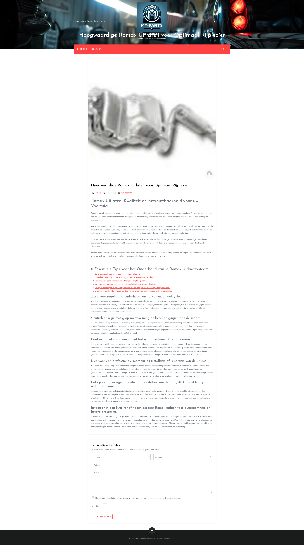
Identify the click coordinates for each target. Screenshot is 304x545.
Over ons (82, 49)
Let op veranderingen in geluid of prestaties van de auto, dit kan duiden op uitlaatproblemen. (132, 287)
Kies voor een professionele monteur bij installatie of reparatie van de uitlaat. (125, 284)
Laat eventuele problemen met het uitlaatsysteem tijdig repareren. (121, 280)
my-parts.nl (152, 34)
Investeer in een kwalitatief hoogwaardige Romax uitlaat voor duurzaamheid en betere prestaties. (134, 291)
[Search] (222, 49)
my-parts (98, 193)
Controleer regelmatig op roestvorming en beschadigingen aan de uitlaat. (124, 277)
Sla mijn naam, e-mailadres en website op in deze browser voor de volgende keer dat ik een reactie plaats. (138, 498)
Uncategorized (126, 193)
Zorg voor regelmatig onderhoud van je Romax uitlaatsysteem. (120, 274)
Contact (96, 49)
